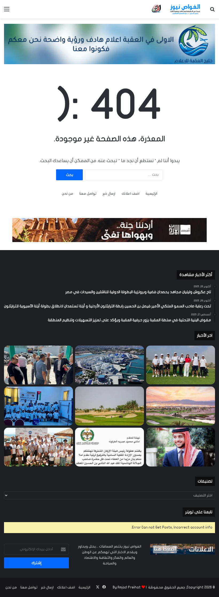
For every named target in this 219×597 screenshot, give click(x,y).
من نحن (67, 194)
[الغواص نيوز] (176, 9)
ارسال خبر (109, 194)
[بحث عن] (212, 11)
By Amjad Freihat (127, 587)
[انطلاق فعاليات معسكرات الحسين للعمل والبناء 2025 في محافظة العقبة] (38, 406)
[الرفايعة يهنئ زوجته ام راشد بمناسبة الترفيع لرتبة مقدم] (109, 447)
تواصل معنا (87, 194)
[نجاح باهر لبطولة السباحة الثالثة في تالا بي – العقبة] (38, 447)
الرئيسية (151, 194)
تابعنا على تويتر (198, 512)
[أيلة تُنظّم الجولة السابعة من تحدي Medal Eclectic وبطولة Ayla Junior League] (109, 406)
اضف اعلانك (130, 194)
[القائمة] (6, 11)
